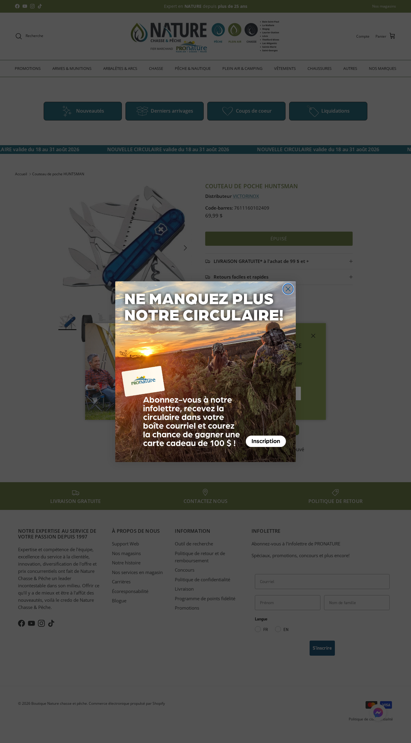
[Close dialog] (288, 289)
